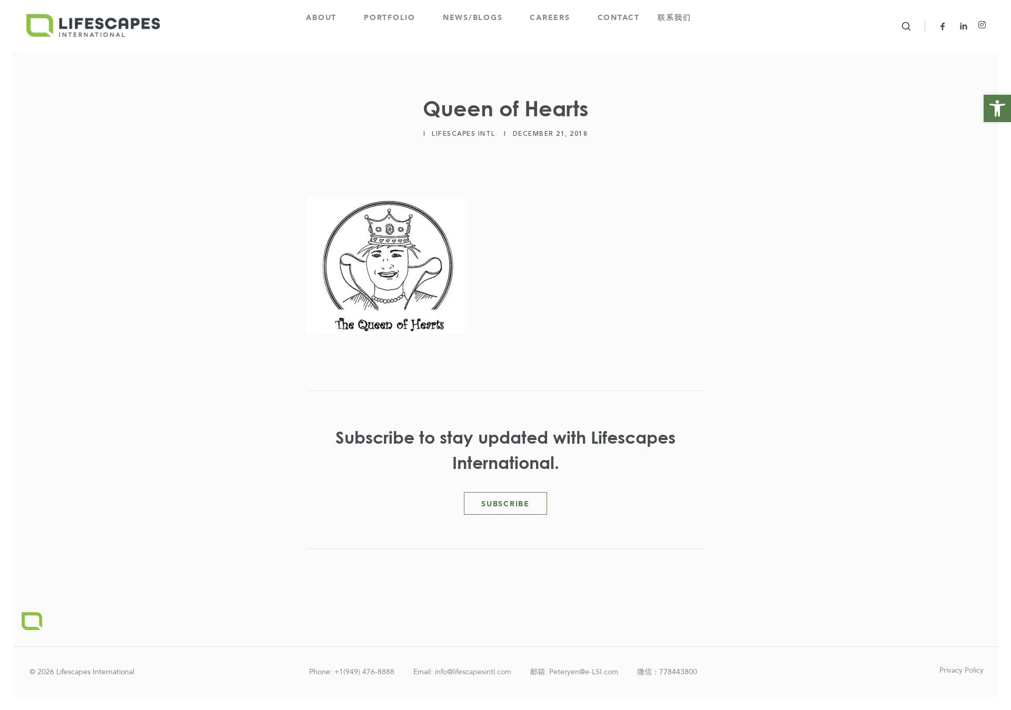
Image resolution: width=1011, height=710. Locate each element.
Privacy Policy (961, 670)
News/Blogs (473, 18)
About (321, 18)
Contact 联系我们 (644, 18)
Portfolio (389, 18)
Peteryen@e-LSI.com (583, 672)
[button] (997, 108)
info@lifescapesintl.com (473, 672)
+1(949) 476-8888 (364, 672)
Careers (550, 18)
